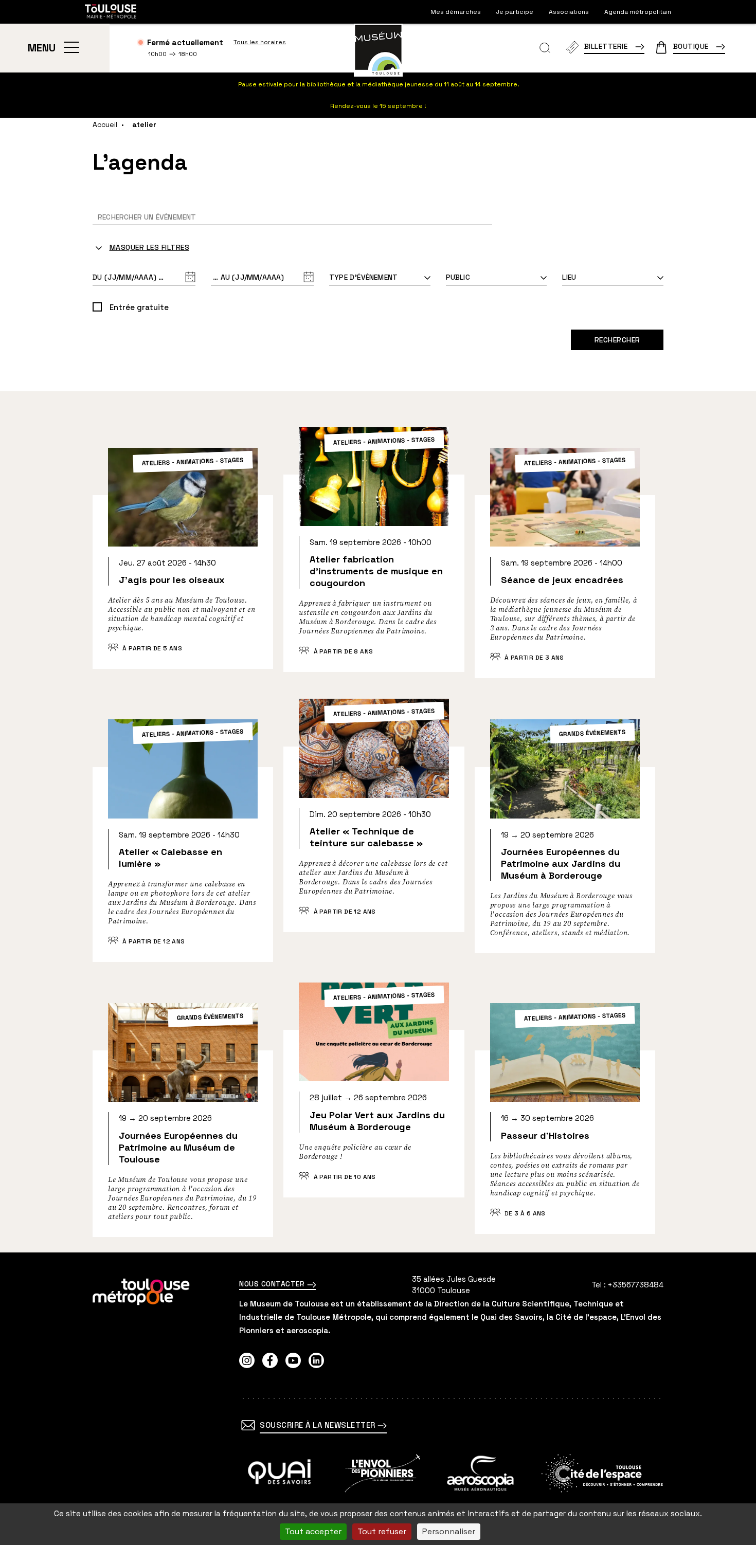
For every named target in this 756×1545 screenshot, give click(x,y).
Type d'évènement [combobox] (363, 277)
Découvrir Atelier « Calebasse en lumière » (183, 854)
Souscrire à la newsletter (318, 1425)
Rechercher (617, 339)
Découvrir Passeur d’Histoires (565, 1132)
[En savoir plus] (279, 1473)
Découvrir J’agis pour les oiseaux (183, 572)
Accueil (105, 124)
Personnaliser (448, 1531)
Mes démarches (455, 12)
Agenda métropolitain (637, 12)
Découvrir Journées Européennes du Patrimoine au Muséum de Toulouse (183, 1133)
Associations (569, 12)
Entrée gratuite (139, 307)
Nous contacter (273, 1283)
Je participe (514, 12)
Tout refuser (381, 1531)
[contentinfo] (378, 1398)
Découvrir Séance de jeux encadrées (565, 577)
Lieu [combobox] (569, 277)
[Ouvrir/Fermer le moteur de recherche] (544, 48)
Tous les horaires (259, 42)
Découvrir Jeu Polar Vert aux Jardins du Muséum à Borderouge (373, 1103)
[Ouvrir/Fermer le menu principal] (71, 48)
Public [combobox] (458, 277)
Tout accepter (313, 1531)
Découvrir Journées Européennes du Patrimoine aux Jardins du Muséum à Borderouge (565, 850)
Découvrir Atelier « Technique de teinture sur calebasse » (373, 829)
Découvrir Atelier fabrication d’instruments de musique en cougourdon (373, 563)
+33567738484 (635, 1284)
